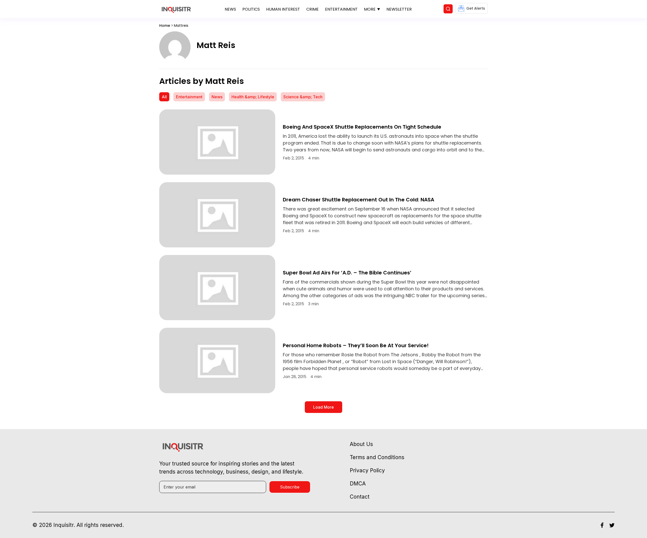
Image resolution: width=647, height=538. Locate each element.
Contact (359, 497)
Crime (312, 9)
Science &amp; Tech (302, 96)
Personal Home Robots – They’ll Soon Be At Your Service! (356, 345)
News (230, 9)
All (164, 96)
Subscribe (289, 486)
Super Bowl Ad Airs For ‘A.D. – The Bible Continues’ (347, 272)
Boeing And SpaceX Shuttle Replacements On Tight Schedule (362, 126)
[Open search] (448, 8)
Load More (323, 407)
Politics (251, 9)
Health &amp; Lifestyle (253, 96)
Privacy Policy (367, 470)
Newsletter (399, 9)
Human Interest (283, 9)
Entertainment (341, 9)
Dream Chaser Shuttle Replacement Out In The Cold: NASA (358, 199)
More (370, 9)
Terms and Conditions (377, 457)
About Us (361, 444)
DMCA (358, 483)
